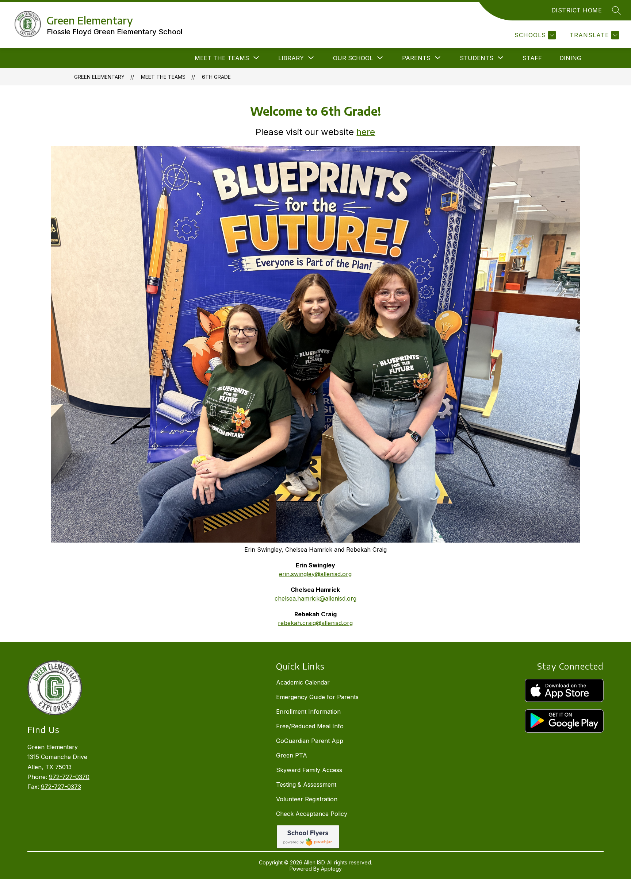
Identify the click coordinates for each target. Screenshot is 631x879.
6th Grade (216, 77)
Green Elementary (99, 77)
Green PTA (291, 755)
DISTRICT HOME (576, 10)
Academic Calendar (303, 682)
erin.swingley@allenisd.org (315, 574)
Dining (570, 58)
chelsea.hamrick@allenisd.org (315, 598)
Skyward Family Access (309, 770)
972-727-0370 (69, 776)
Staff (532, 58)
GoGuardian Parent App (309, 740)
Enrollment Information (308, 711)
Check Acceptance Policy (311, 813)
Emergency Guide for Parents (317, 697)
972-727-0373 (61, 786)
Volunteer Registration (306, 799)
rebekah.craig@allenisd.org (315, 623)
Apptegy (331, 868)
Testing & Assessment (306, 784)
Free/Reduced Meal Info (310, 726)
